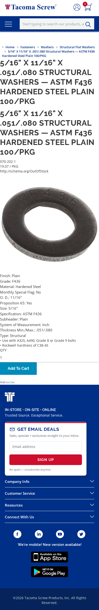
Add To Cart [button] (18, 368)
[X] (81, 534)
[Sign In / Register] (77, 7)
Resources (14, 505)
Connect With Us (19, 516)
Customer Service (20, 493)
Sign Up (45, 460)
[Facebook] (17, 534)
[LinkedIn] (39, 534)
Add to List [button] (7, 382)
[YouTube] (60, 534)
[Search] (89, 24)
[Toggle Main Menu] (8, 23)
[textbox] (57, 23)
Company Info (17, 481)
